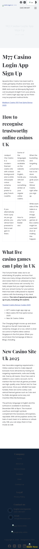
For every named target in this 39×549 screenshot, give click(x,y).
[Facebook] (21, 2)
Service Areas (19, 469)
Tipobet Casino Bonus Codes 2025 (16, 305)
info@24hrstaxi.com (22, 518)
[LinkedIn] (24, 546)
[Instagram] (24, 2)
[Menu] (35, 8)
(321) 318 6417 (25, 8)
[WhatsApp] (35, 2)
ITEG (33, 540)
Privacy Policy (19, 497)
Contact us (19, 484)
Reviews (19, 474)
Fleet (19, 479)
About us (19, 464)
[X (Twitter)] (19, 546)
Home (19, 458)
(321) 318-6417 (19, 512)
